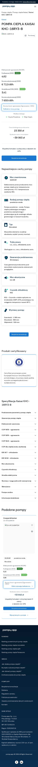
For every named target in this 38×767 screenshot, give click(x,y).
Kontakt (4, 705)
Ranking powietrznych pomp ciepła (14, 642)
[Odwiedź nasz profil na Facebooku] (16, 762)
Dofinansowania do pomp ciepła (14, 675)
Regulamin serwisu (8, 694)
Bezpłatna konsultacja (19, 158)
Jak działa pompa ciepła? (11, 664)
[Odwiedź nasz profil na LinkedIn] (21, 762)
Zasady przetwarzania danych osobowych (17, 701)
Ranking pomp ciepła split (11, 649)
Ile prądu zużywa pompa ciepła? (13, 668)
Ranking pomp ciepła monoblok (13, 645)
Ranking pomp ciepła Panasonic (13, 652)
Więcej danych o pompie (18, 615)
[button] (19, 412)
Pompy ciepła (7, 12)
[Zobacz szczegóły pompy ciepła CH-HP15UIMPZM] (19, 538)
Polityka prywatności (9, 697)
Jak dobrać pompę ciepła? (11, 671)
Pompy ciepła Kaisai (20, 12)
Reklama (5, 690)
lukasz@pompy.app (29, 2)
